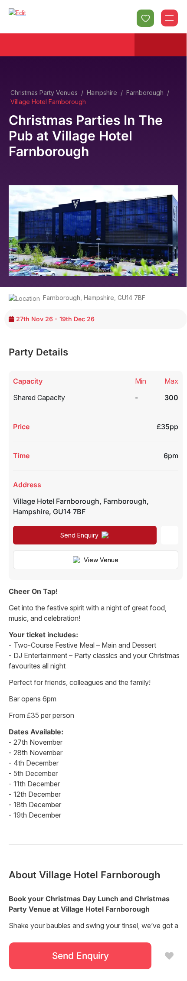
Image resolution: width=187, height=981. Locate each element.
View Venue (101, 560)
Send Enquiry (79, 535)
